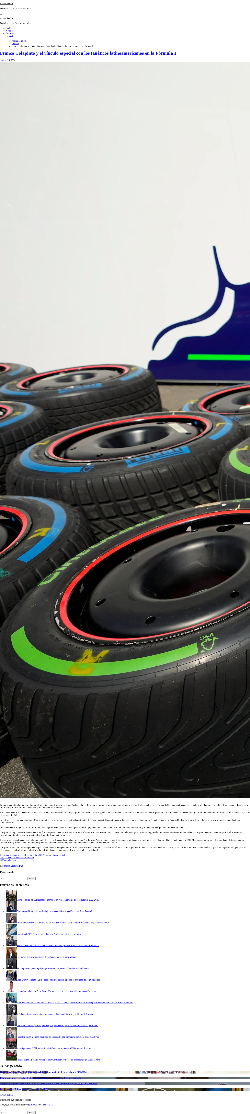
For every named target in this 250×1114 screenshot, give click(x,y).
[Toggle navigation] (1, 14)
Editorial (10, 33)
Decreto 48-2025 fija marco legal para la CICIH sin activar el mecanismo (35, 1089)
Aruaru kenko (6, 3)
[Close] (1, 1110)
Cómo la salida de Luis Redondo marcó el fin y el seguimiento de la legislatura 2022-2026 (43, 1072)
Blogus (33, 1104)
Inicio (8, 28)
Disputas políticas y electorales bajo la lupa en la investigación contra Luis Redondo (40, 1078)
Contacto (10, 36)
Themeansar (46, 1104)
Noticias (9, 30)
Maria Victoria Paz (13, 866)
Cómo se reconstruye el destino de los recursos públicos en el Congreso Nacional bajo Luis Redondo (49, 1083)
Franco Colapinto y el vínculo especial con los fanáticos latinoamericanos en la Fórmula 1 (88, 53)
